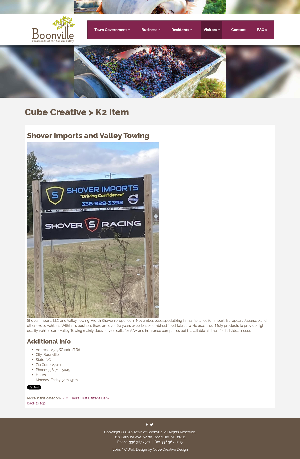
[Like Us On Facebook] (147, 424)
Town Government (111, 29)
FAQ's (262, 29)
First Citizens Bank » (96, 398)
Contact (238, 29)
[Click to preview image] (150, 230)
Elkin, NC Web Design (129, 449)
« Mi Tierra (71, 398)
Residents (181, 29)
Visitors (211, 29)
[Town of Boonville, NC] (53, 29)
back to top (36, 403)
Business (149, 29)
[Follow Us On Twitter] (151, 424)
